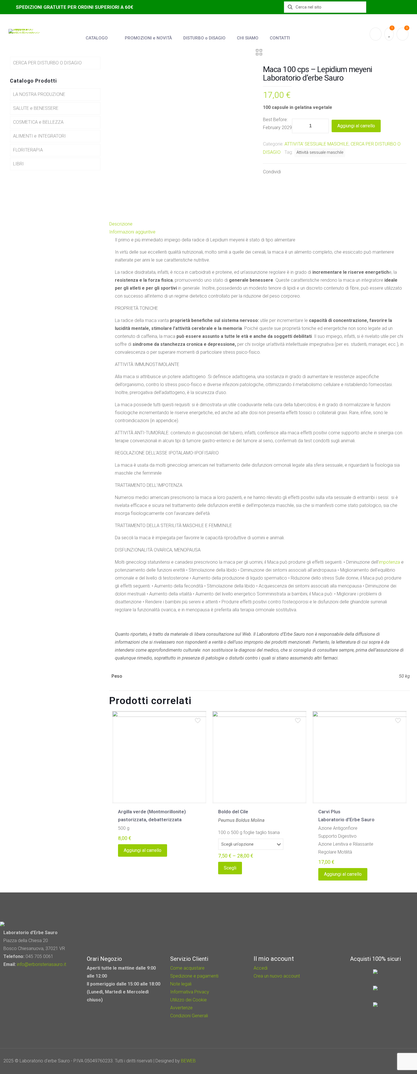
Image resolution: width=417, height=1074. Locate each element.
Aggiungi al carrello (356, 126)
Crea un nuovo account (277, 976)
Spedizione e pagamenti (194, 976)
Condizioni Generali (189, 1015)
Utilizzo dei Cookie (188, 1000)
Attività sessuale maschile (319, 152)
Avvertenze (181, 1007)
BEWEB (188, 1061)
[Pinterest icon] (388, 1061)
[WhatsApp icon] (373, 1061)
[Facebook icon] (380, 1061)
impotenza (389, 562)
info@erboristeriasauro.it (41, 964)
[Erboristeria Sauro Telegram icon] (394, 1061)
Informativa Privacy (189, 992)
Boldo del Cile (233, 811)
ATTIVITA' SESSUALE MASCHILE (317, 144)
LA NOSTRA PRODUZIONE (39, 94)
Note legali (180, 984)
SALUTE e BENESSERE (35, 108)
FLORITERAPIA (28, 150)
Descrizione (120, 224)
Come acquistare (187, 968)
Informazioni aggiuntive (132, 232)
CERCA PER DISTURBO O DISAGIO (47, 63)
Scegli (230, 868)
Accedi (261, 968)
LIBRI (18, 164)
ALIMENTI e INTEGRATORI (39, 136)
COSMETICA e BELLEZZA (38, 122)
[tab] (259, 224)
